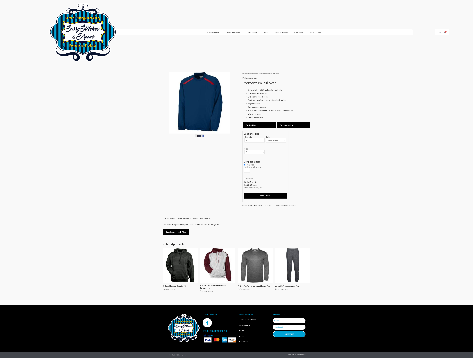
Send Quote (265, 195)
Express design (286, 125)
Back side (249, 178)
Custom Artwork (212, 32)
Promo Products (281, 32)
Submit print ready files (176, 232)
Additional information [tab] (188, 218)
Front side (250, 165)
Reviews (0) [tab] (205, 218)
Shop (266, 32)
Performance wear (255, 74)
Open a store (252, 32)
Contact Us (299, 32)
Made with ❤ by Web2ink (296, 355)
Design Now (251, 125)
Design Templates (233, 32)
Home (244, 74)
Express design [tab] (169, 218)
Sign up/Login (315, 32)
